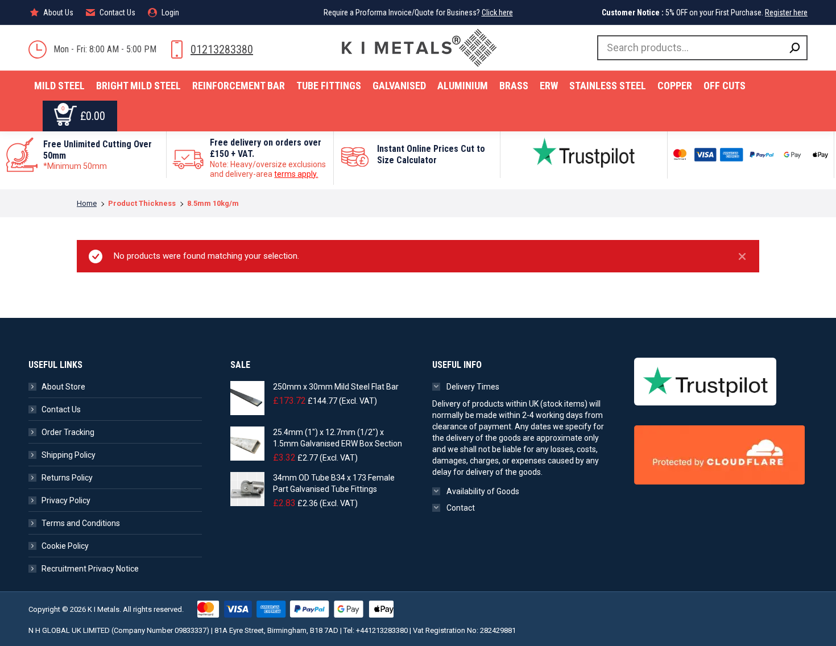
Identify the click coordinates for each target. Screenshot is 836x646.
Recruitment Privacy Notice (90, 568)
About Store (63, 386)
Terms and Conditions (81, 523)
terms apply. (296, 174)
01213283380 (222, 49)
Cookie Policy (65, 545)
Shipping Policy (69, 454)
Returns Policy (67, 477)
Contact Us (61, 409)
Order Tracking (68, 432)
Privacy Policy (66, 500)
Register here (786, 12)
